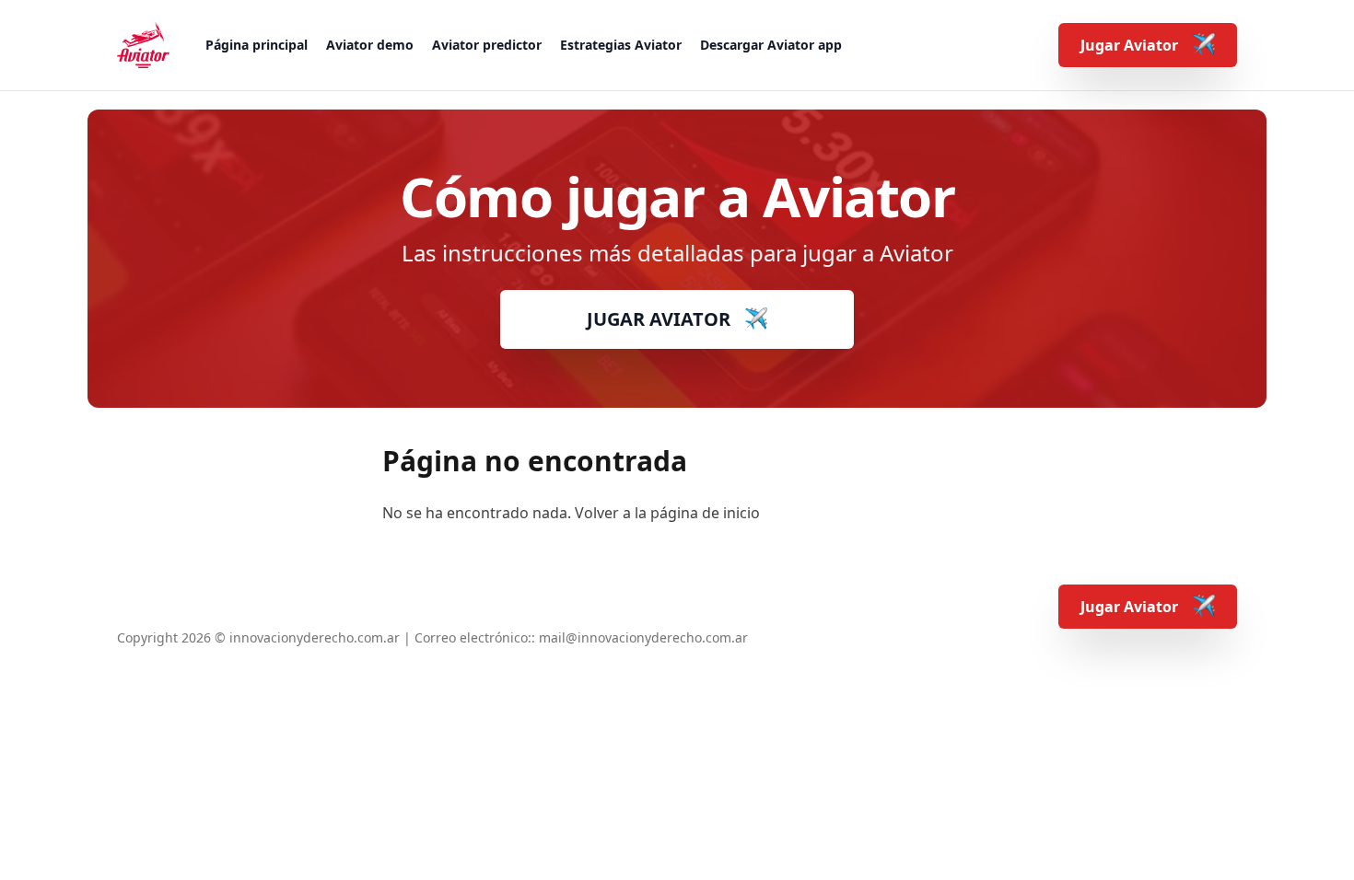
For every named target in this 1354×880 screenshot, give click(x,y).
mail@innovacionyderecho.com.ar (643, 637)
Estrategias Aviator (621, 44)
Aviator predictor (487, 44)
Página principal (256, 44)
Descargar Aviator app (771, 44)
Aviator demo (370, 44)
